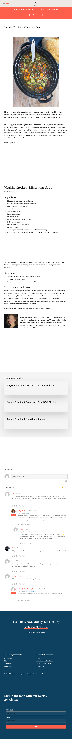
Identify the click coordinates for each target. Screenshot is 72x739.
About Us (7, 663)
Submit (36, 726)
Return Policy (41, 666)
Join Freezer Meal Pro (44, 661)
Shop (38, 658)
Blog (6, 661)
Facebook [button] (39, 674)
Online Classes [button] (9, 674)
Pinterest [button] (30, 674)
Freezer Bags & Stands (44, 663)
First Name (9, 710)
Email (8, 717)
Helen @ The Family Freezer (28, 589)
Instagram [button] (41, 633)
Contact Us (8, 666)
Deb (27, 513)
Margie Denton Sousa (32, 591)
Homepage (8, 658)
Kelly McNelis (22, 511)
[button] (6, 3)
